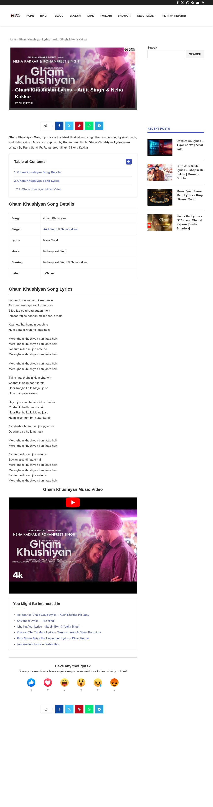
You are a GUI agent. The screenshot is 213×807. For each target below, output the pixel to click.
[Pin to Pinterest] (79, 126)
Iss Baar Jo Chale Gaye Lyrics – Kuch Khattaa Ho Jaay (53, 614)
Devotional (145, 15)
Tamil (90, 15)
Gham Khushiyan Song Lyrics (38, 180)
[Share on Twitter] (69, 126)
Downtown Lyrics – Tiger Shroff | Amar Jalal (190, 145)
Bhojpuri (124, 15)
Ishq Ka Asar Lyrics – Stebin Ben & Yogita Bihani (48, 626)
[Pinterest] (192, 2)
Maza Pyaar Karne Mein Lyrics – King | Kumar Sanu (190, 195)
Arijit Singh (50, 229)
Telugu (58, 15)
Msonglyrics (26, 102)
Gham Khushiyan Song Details (39, 172)
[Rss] (203, 2)
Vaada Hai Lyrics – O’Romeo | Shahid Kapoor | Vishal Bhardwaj (189, 222)
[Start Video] (73, 545)
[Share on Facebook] (59, 126)
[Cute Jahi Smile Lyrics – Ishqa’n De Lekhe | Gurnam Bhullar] (159, 172)
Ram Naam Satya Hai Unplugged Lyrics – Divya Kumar (53, 638)
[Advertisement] (175, 92)
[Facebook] (178, 2)
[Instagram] (187, 2)
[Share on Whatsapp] (89, 126)
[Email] (197, 2)
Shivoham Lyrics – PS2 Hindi (35, 620)
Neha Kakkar (69, 229)
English (75, 15)
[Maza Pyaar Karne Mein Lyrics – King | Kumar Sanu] (159, 197)
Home (30, 15)
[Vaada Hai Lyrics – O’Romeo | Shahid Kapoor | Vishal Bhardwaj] (159, 222)
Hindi (43, 15)
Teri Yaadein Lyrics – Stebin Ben (38, 644)
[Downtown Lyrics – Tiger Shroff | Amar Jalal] (159, 147)
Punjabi (106, 15)
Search (152, 47)
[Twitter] (182, 2)
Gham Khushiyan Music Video (41, 189)
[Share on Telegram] (99, 126)
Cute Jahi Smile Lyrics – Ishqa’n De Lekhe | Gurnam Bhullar (190, 172)
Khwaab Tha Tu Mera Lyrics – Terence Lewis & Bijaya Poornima (59, 632)
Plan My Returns (174, 15)
